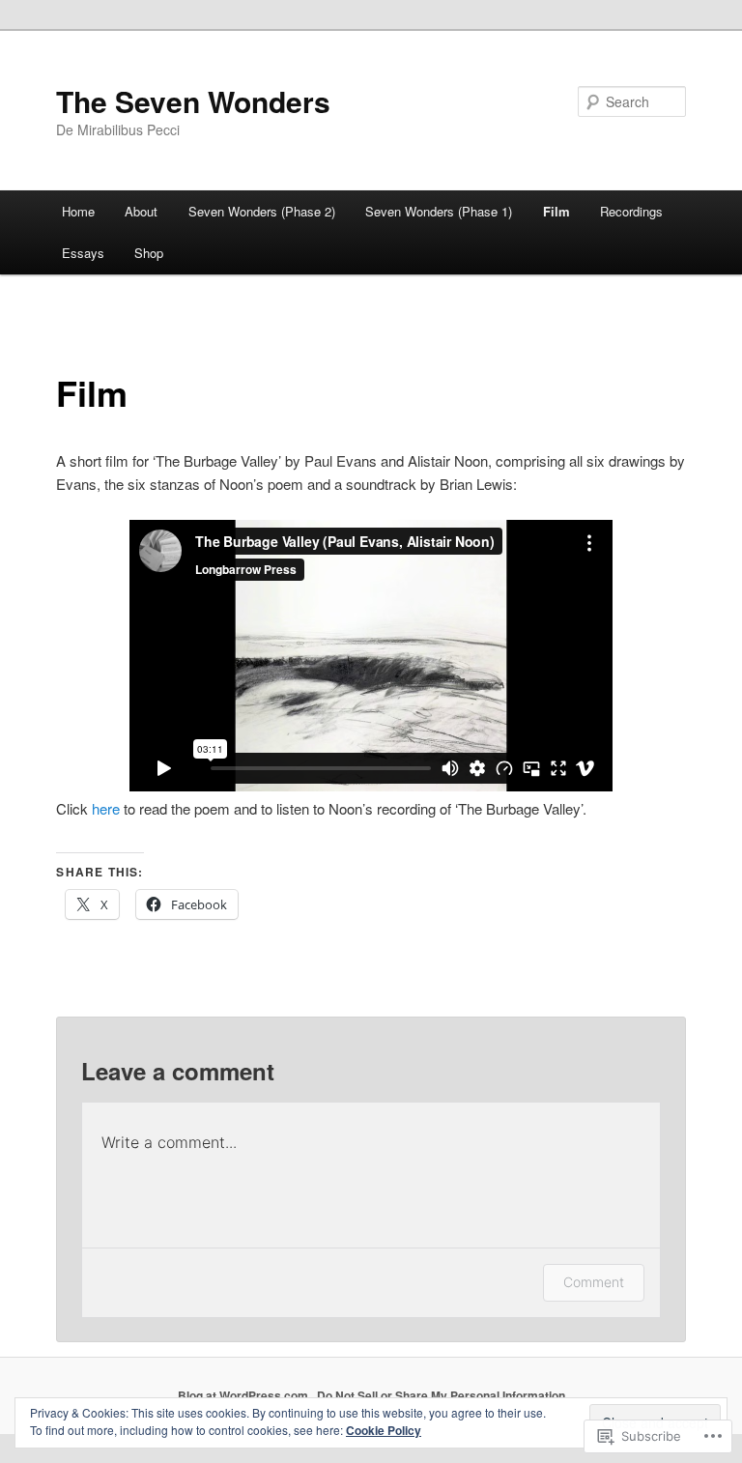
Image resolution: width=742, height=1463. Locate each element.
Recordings (631, 211)
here (106, 808)
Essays (83, 253)
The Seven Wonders (193, 101)
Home (78, 211)
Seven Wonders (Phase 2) (261, 211)
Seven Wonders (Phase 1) (438, 211)
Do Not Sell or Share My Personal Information (441, 1395)
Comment (593, 1282)
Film (556, 211)
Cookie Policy (383, 1430)
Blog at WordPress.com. (244, 1395)
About (141, 211)
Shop (148, 253)
